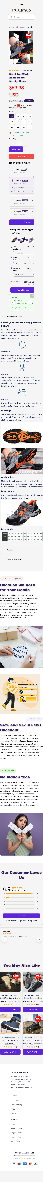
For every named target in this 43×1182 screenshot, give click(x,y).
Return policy (16, 1137)
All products (20, 27)
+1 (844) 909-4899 (18, 1085)
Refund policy (16, 1141)
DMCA (13, 1113)
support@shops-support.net (21, 1088)
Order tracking (16, 1105)
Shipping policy (16, 1133)
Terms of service (17, 1128)
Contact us (15, 1100)
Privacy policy (16, 1124)
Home (11, 27)
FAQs (13, 1109)
